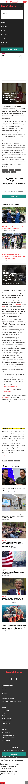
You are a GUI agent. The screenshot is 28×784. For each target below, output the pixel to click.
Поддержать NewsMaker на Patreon (11, 701)
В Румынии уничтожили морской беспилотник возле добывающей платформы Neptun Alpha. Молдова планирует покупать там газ (14, 627)
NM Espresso (5, 710)
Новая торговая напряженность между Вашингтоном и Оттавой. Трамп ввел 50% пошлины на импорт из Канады (13, 600)
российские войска (6, 172)
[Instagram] (14, 679)
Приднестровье (6, 713)
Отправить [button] (2, 783)
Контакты (4, 693)
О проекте (4, 688)
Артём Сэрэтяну (6, 230)
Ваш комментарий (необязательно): (8, 773)
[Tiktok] (16, 679)
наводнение (4, 460)
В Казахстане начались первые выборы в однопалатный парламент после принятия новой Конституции (13, 516)
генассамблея (5, 169)
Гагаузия (4, 715)
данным (4, 306)
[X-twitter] (11, 679)
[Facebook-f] (9, 679)
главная (11, 169)
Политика (5, 90)
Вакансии (4, 696)
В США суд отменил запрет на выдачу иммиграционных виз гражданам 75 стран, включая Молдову (13, 572)
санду (13, 172)
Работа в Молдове (6, 718)
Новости (4, 270)
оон (18, 169)
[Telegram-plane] (18, 679)
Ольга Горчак (6, 101)
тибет (17, 460)
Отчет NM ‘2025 (6, 723)
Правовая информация (8, 698)
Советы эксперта (6, 720)
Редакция (4, 691)
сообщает (18, 304)
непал (11, 460)
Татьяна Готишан (5, 519)
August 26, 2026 (8, 391)
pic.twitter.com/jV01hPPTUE (10, 386)
